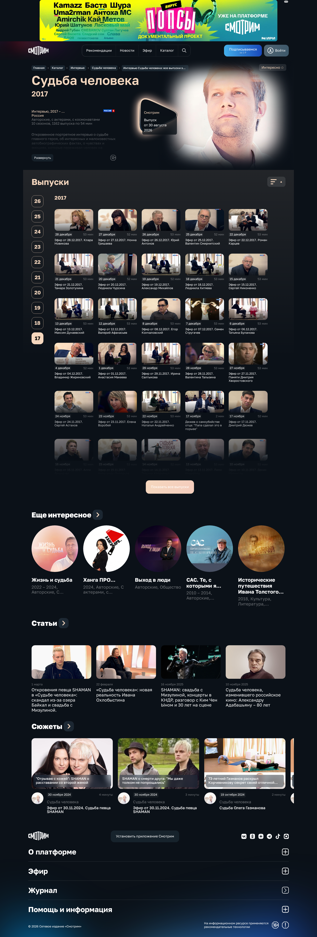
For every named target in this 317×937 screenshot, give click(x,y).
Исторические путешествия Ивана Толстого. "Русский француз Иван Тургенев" (259, 594)
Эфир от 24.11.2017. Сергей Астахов (68, 423)
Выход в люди (152, 580)
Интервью (78, 68)
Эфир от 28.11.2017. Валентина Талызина (200, 375)
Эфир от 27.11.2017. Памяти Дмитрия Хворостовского (243, 377)
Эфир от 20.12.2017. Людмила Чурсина (112, 286)
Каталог (57, 68)
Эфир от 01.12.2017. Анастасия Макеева (112, 375)
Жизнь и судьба (52, 580)
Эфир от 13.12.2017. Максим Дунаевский (69, 331)
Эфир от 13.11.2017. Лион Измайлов (203, 471)
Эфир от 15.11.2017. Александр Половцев (113, 471)
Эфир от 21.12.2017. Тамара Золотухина (68, 286)
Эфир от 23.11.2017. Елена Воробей (117, 423)
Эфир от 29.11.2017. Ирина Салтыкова (161, 375)
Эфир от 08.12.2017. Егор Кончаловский (160, 331)
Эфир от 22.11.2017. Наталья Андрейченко (158, 423)
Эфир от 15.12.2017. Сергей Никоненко (243, 286)
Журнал (42, 890)
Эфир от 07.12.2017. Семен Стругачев (204, 331)
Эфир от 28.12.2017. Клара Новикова (73, 241)
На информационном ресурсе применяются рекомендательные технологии (236, 925)
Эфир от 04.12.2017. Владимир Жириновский (72, 375)
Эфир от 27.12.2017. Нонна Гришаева (117, 241)
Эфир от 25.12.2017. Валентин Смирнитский (202, 241)
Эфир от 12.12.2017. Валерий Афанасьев (112, 331)
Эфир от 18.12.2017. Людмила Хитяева (199, 286)
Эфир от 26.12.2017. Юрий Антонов (160, 241)
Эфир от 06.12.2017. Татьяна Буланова (243, 331)
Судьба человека (104, 68)
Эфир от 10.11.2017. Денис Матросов (248, 471)
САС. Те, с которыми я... (203, 583)
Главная (39, 68)
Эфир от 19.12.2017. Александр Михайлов (157, 286)
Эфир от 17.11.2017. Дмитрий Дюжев (243, 423)
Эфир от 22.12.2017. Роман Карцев (248, 241)
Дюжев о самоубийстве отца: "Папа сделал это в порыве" (203, 425)
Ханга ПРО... (99, 580)
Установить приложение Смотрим (145, 836)
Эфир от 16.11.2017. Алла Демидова (72, 471)
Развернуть (42, 157)
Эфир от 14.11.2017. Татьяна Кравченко (156, 471)
